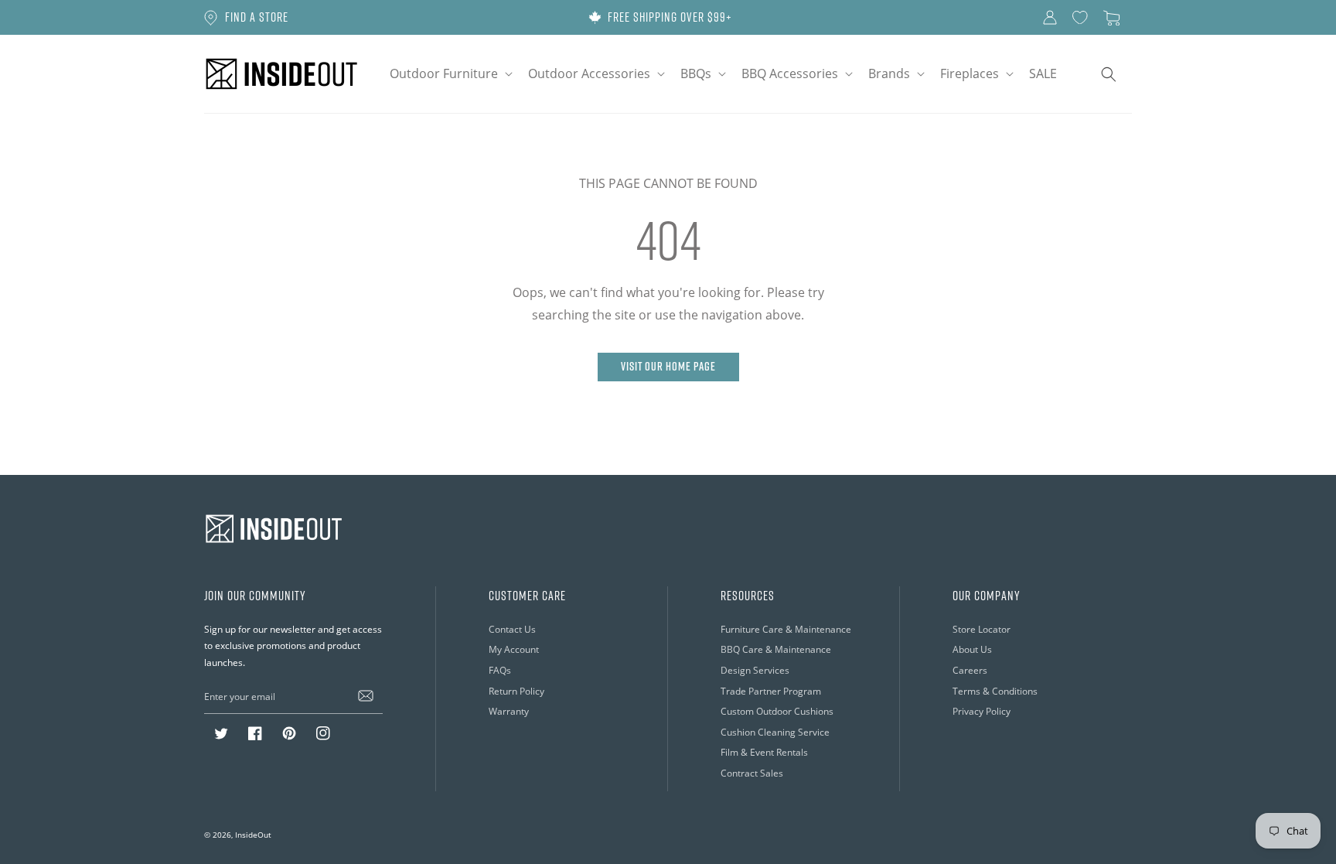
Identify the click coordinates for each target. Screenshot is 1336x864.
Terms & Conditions (995, 691)
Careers (970, 670)
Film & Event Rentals (764, 752)
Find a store (256, 17)
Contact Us (512, 629)
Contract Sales (752, 773)
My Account (514, 649)
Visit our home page (668, 366)
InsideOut (253, 834)
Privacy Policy (982, 711)
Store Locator (982, 629)
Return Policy (516, 691)
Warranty (509, 711)
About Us (972, 649)
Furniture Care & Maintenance (786, 629)
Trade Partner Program (771, 691)
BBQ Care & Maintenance (776, 649)
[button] (449, 73)
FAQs (500, 670)
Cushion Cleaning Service (775, 732)
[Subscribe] (366, 696)
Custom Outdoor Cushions (777, 711)
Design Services (755, 670)
